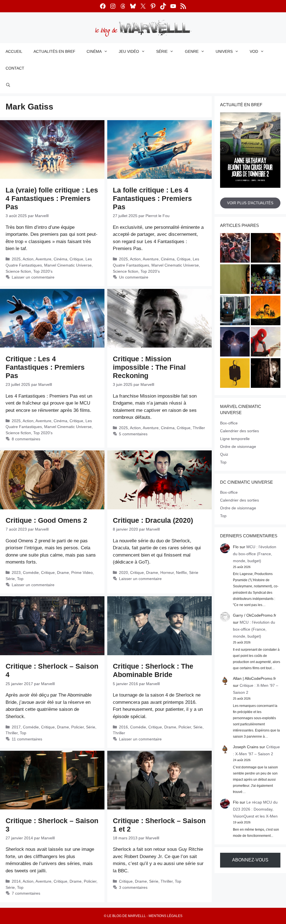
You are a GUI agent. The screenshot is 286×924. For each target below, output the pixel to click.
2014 (16, 881)
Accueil (14, 51)
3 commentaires (133, 887)
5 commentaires (133, 434)
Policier (77, 727)
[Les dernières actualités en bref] (265, 342)
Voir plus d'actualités (250, 203)
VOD (254, 51)
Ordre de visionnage (238, 446)
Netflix (181, 572)
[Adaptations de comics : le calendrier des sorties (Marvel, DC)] (265, 280)
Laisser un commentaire (33, 277)
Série (162, 51)
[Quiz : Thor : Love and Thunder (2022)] (235, 248)
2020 (123, 572)
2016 (123, 727)
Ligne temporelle (235, 438)
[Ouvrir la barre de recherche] (8, 85)
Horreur (167, 572)
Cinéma (94, 51)
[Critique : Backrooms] (235, 280)
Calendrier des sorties (239, 431)
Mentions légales (165, 916)
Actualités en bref (54, 51)
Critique (76, 259)
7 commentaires (26, 893)
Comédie (31, 572)
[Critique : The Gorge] (235, 342)
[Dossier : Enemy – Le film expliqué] (235, 373)
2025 (16, 259)
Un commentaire (133, 277)
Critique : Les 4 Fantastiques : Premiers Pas (45, 367)
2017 (16, 727)
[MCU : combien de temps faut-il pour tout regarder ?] (235, 311)
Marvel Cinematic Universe (68, 265)
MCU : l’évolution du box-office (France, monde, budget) (254, 554)
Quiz (224, 454)
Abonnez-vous (250, 860)
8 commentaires (26, 439)
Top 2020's (43, 271)
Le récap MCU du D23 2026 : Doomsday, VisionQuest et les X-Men (255, 809)
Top (20, 578)
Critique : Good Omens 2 (46, 520)
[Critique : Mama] (265, 373)
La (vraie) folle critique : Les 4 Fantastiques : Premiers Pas (52, 198)
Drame (63, 572)
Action (28, 259)
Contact (15, 68)
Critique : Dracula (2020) (153, 520)
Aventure (43, 259)
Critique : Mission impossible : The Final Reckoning (149, 367)
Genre (192, 51)
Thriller (199, 428)
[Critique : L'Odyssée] (265, 248)
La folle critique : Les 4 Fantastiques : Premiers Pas (152, 198)
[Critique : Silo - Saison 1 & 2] (265, 311)
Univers (224, 51)
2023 (16, 572)
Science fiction (18, 271)
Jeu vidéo (129, 51)
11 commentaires (27, 739)
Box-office (229, 423)
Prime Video (82, 572)
